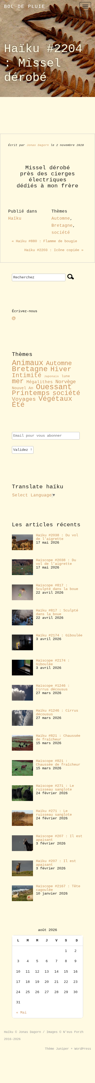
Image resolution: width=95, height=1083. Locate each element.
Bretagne (62, 225)
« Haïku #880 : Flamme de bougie (44, 241)
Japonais (51, 376)
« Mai (21, 1013)
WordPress (82, 1049)
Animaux (27, 363)
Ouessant (54, 387)
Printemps (31, 393)
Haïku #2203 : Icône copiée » (53, 250)
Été (18, 405)
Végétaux (55, 399)
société (60, 232)
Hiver (61, 369)
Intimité (26, 375)
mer (18, 381)
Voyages (24, 399)
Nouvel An (22, 388)
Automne (60, 218)
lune (65, 376)
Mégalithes (39, 382)
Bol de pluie (24, 6)
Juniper (62, 1049)
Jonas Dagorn (38, 145)
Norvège (65, 382)
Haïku (14, 218)
